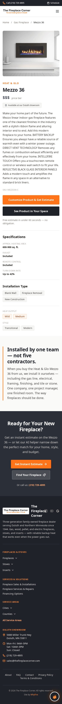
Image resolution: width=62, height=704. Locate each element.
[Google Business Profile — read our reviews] (57, 511)
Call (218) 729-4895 (15, 2)
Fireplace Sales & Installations (19, 584)
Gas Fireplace (21, 22)
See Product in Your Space (31, 211)
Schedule (54, 2)
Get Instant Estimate (28, 464)
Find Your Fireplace (28, 475)
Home (6, 22)
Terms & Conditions (31, 678)
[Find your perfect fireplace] (54, 696)
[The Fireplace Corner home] (17, 11)
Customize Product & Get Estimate (31, 200)
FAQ (18, 674)
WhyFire (34, 694)
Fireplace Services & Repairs (18, 589)
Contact (29, 674)
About (8, 674)
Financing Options (13, 593)
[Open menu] (57, 11)
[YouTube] (51, 511)
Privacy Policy (45, 674)
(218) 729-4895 (37, 485)
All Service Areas (12, 620)
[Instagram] (45, 511)
